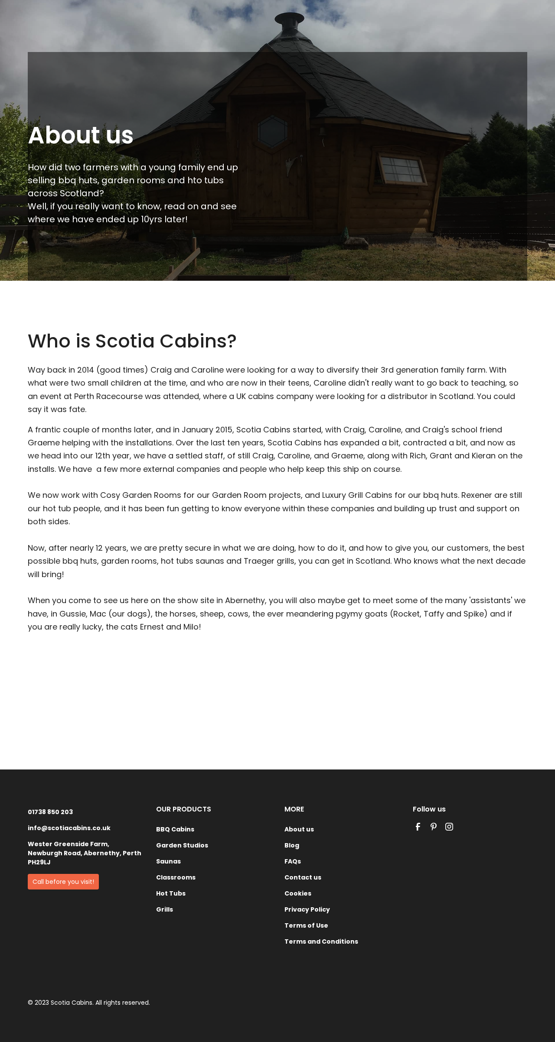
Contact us (302, 877)
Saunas (168, 861)
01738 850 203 (50, 812)
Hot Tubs (171, 893)
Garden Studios (182, 845)
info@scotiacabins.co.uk (69, 828)
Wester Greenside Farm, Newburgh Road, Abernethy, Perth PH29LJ (84, 853)
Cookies (297, 893)
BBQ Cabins (175, 829)
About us (299, 829)
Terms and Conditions (321, 941)
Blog (291, 845)
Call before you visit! (63, 881)
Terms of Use (306, 925)
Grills (164, 909)
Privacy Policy (307, 909)
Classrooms (176, 877)
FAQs (292, 861)
